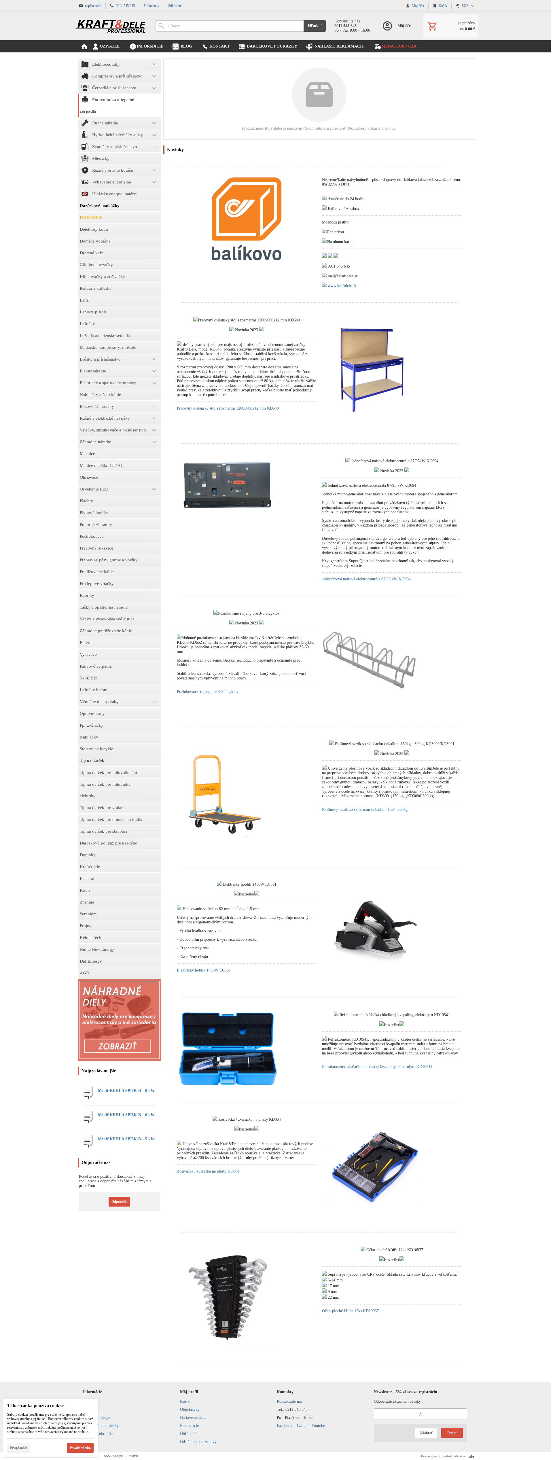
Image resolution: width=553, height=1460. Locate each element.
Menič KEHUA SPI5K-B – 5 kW (126, 1139)
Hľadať (314, 26)
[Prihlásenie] (397, 26)
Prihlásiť (133, 1456)
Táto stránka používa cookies (35, 1405)
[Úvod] (111, 26)
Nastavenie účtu (193, 1417)
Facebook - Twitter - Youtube (301, 1425)
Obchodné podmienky (101, 1425)
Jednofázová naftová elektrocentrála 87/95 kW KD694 (366, 579)
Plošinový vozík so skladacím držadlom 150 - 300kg (365, 809)
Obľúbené (188, 1433)
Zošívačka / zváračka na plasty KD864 (208, 1171)
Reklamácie (189, 1425)
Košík (185, 1401)
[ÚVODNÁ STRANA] (84, 46)
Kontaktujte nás (289, 1401)
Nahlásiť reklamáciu (453, 1456)
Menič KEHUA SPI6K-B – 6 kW (126, 1115)
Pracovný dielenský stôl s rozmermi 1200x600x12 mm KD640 (228, 408)
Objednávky (190, 1409)
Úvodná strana (429, 1456)
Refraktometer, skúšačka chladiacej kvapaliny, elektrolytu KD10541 (377, 1067)
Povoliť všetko (80, 1448)
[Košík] (450, 25)
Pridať (452, 1433)
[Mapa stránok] (471, 1456)
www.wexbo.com (113, 1456)
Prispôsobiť (18, 1448)
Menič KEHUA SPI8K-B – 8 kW (126, 1090)
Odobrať (426, 1433)
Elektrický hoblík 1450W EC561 (204, 970)
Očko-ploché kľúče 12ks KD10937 (350, 1311)
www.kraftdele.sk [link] (342, 286)
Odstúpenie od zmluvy (198, 1442)
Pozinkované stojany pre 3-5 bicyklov (207, 692)
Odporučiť (119, 1202)
